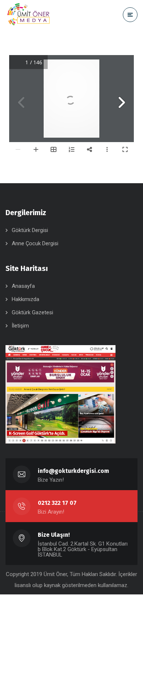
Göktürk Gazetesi (32, 312)
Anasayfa (23, 286)
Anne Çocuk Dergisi (35, 243)
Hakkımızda (25, 299)
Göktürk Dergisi (30, 230)
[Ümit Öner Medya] (29, 14)
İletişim (20, 325)
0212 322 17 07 (57, 502)
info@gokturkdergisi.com (73, 470)
